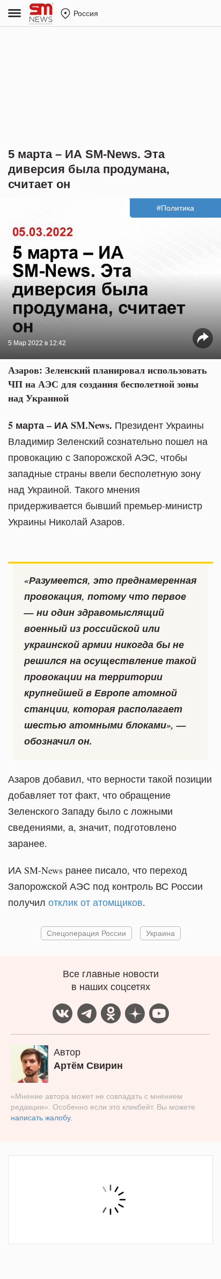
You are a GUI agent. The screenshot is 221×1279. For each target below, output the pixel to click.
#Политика (175, 208)
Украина (160, 933)
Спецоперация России (86, 933)
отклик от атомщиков (95, 902)
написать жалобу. (41, 1117)
